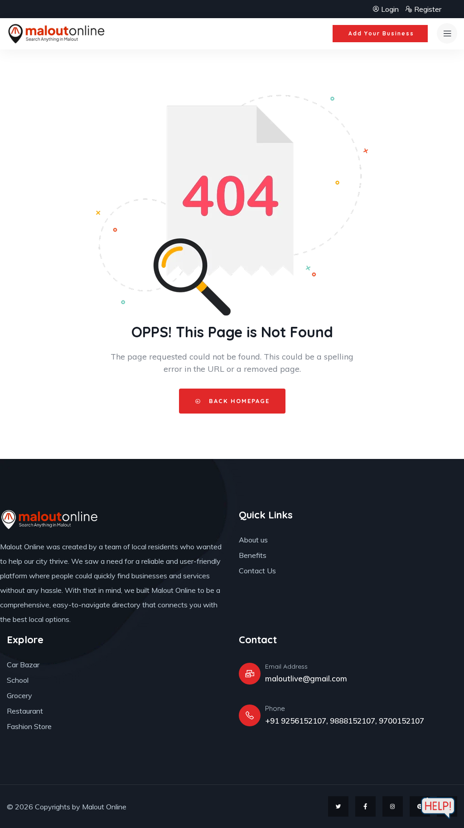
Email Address (286, 666)
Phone (275, 708)
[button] (380, 33)
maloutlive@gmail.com (306, 678)
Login (390, 9)
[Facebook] (365, 806)
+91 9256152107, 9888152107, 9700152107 (344, 720)
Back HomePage (238, 400)
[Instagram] (392, 806)
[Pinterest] (420, 806)
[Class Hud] (50, 519)
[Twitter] (338, 806)
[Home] (56, 33)
